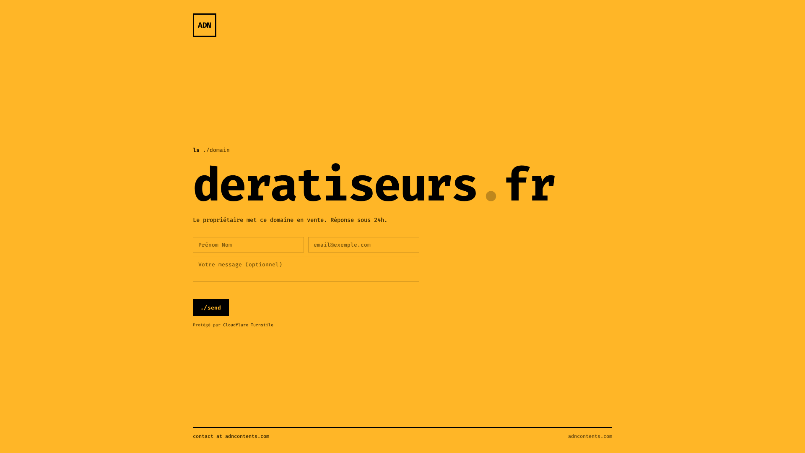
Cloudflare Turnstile (248, 325)
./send (210, 307)
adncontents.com (590, 436)
